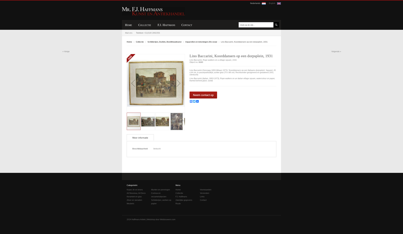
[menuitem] (128, 25)
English (272, 3)
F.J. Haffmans (181, 197)
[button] (133, 83)
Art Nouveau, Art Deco (136, 193)
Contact (203, 200)
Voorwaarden (205, 190)
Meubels (130, 203)
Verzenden (204, 193)
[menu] (201, 25)
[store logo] (153, 11)
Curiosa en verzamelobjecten (158, 195)
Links (202, 197)
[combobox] (258, 25)
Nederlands (255, 3)
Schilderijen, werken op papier (161, 202)
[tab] (140, 137)
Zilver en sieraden (134, 200)
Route (178, 203)
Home (178, 190)
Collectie (179, 193)
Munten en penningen (160, 190)
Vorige (67, 51)
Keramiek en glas (134, 197)
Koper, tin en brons (135, 190)
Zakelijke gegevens (184, 200)
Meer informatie (140, 137)
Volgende (335, 51)
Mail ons (128, 33)
